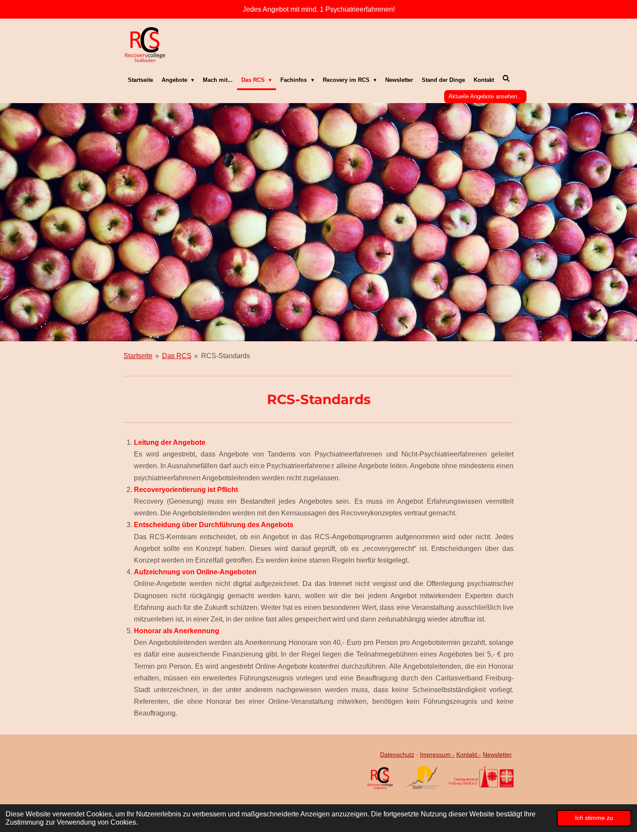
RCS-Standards (225, 355)
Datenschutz (397, 754)
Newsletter (497, 754)
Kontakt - (468, 754)
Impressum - (437, 754)
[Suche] (506, 79)
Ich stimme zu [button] (594, 817)
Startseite (138, 355)
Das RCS (177, 355)
